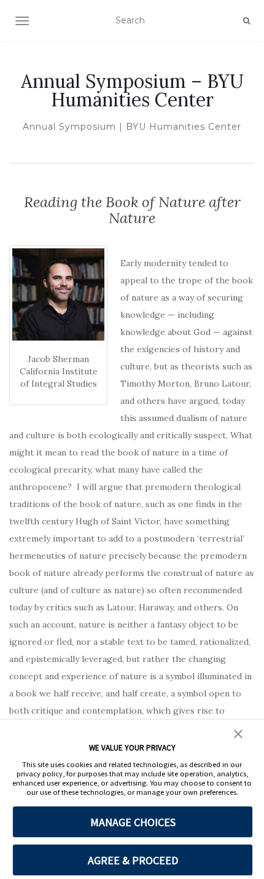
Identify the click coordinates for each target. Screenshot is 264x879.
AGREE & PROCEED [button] (133, 860)
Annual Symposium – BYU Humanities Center (132, 90)
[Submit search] (246, 21)
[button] (238, 732)
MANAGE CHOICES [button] (133, 822)
